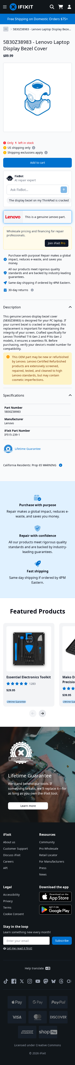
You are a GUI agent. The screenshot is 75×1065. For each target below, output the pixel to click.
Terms (7, 907)
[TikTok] (5, 981)
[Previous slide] (32, 713)
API (5, 868)
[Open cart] (61, 7)
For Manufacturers (51, 861)
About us (9, 842)
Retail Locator (48, 855)
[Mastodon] (45, 981)
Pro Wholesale (48, 848)
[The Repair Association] (69, 981)
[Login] (69, 7)
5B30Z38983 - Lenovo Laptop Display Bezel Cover (41, 29)
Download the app (54, 887)
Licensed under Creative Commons (37, 1045)
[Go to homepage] (23, 6)
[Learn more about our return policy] (32, 290)
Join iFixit (56, 243)
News (43, 874)
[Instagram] (29, 981)
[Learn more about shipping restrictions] (33, 147)
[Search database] (52, 7)
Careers (8, 861)
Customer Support (15, 848)
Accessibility (11, 894)
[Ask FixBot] (64, 189)
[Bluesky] (53, 981)
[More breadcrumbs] (5, 29)
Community (47, 842)
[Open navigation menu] (5, 7)
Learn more (28, 806)
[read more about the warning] (60, 465)
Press (42, 868)
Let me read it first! (19, 948)
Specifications (13, 395)
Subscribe (62, 940)
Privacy (8, 901)
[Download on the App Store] (55, 897)
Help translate (34, 968)
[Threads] (61, 981)
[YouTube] (37, 981)
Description (12, 307)
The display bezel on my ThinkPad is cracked (39, 200)
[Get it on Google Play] (55, 909)
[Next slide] (42, 713)
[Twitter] (21, 981)
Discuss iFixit (11, 855)
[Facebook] (13, 981)
